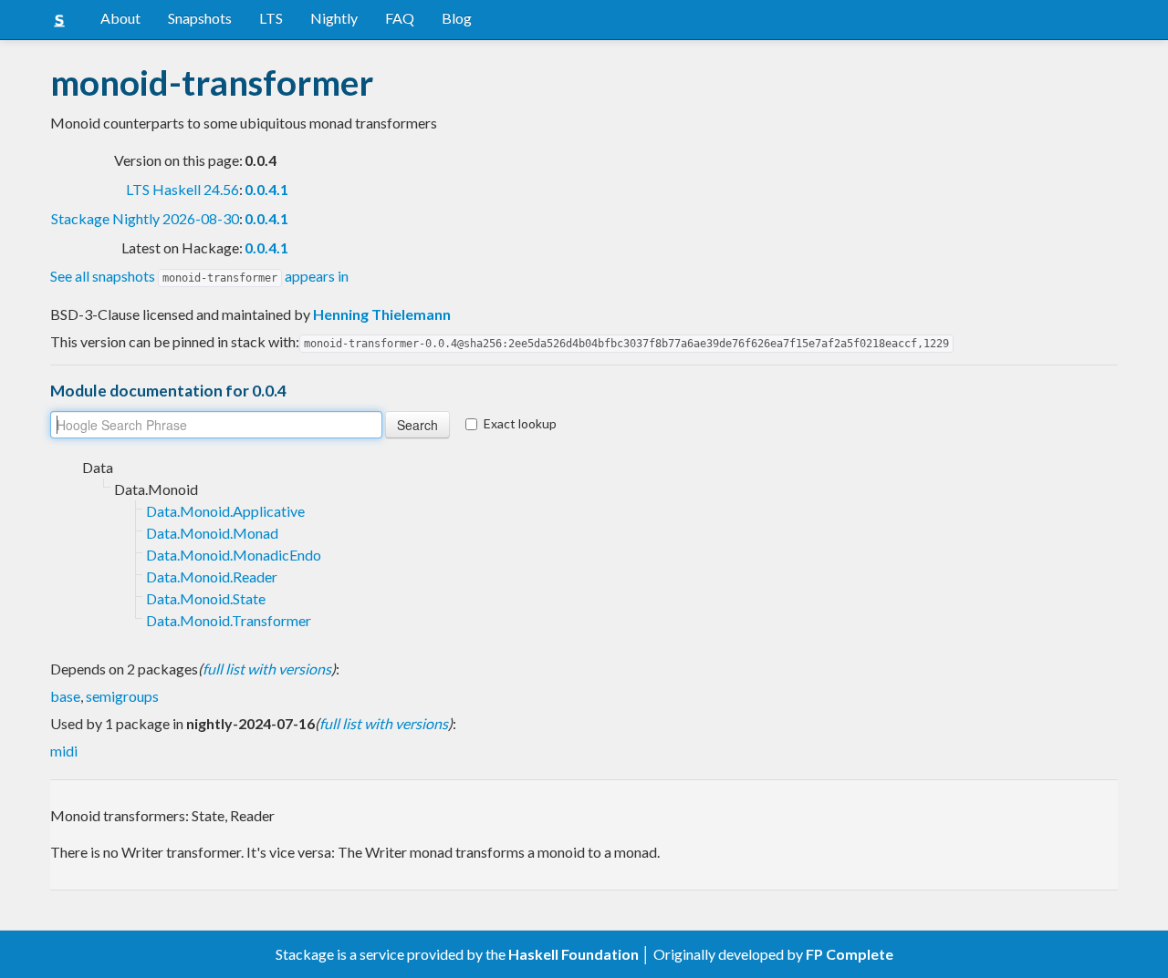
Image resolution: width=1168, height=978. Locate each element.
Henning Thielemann (382, 314)
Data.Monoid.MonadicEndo (233, 554)
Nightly (334, 17)
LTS (271, 17)
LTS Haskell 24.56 (182, 189)
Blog (457, 17)
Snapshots (200, 17)
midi (64, 750)
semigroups (122, 696)
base (65, 696)
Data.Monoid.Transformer (228, 620)
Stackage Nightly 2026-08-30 (145, 218)
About (120, 17)
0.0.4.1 (266, 189)
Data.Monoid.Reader (211, 576)
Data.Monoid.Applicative (225, 511)
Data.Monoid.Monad (212, 532)
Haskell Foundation (573, 954)
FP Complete (849, 954)
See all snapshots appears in (199, 275)
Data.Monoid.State (206, 598)
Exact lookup (520, 423)
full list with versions (267, 668)
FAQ (399, 17)
